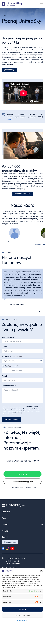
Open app (22, 474)
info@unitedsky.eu (13, 568)
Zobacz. (10, 119)
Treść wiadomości (9, 385)
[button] (42, 571)
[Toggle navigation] (41, 4)
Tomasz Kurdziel (14, 241)
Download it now (30, 487)
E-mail (4, 346)
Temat (4, 376)
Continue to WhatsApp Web (22, 481)
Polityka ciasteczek (21, 620)
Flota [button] (4, 518)
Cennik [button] (5, 525)
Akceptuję (22, 609)
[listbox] (22, 380)
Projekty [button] (5, 531)
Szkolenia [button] (6, 512)
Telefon (10, 366)
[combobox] (22, 361)
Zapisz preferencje (23, 615)
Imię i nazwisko (8, 337)
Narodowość (12, 356)
